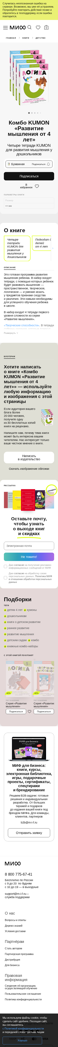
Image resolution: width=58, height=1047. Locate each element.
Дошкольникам (16, 616)
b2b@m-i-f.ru (29, 822)
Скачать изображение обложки (29, 468)
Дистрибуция (12, 959)
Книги (25, 38)
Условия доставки (15, 931)
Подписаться (29, 176)
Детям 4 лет (14, 610)
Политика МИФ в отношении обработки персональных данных (30, 579)
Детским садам (17, 640)
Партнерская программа (19, 954)
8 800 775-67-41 (18, 874)
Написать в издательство (29, 457)
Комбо (35, 640)
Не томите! (29, 557)
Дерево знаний (13, 926)
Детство (41, 38)
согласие (19, 565)
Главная (11, 38)
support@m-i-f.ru (15, 893)
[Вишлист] (38, 28)
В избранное (26, 186)
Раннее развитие (18, 628)
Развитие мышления (20, 634)
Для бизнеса (12, 965)
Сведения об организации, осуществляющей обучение (21, 987)
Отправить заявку (29, 833)
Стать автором (13, 948)
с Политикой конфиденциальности (23, 1028)
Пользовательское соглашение (23, 994)
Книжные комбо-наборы (22, 646)
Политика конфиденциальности (23, 999)
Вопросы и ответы (15, 920)
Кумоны (32, 610)
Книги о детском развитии (23, 622)
